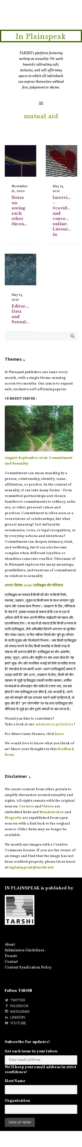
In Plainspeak (41, 36)
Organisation (17, 1100)
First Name (15, 1081)
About (10, 944)
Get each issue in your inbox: (31, 1051)
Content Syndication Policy (28, 967)
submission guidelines (54, 724)
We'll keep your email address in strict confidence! (41, 1070)
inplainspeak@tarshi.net (31, 867)
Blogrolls (13, 818)
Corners (26, 806)
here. (59, 734)
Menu (41, 103)
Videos (48, 806)
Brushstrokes (52, 812)
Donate (11, 956)
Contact (11, 961)
